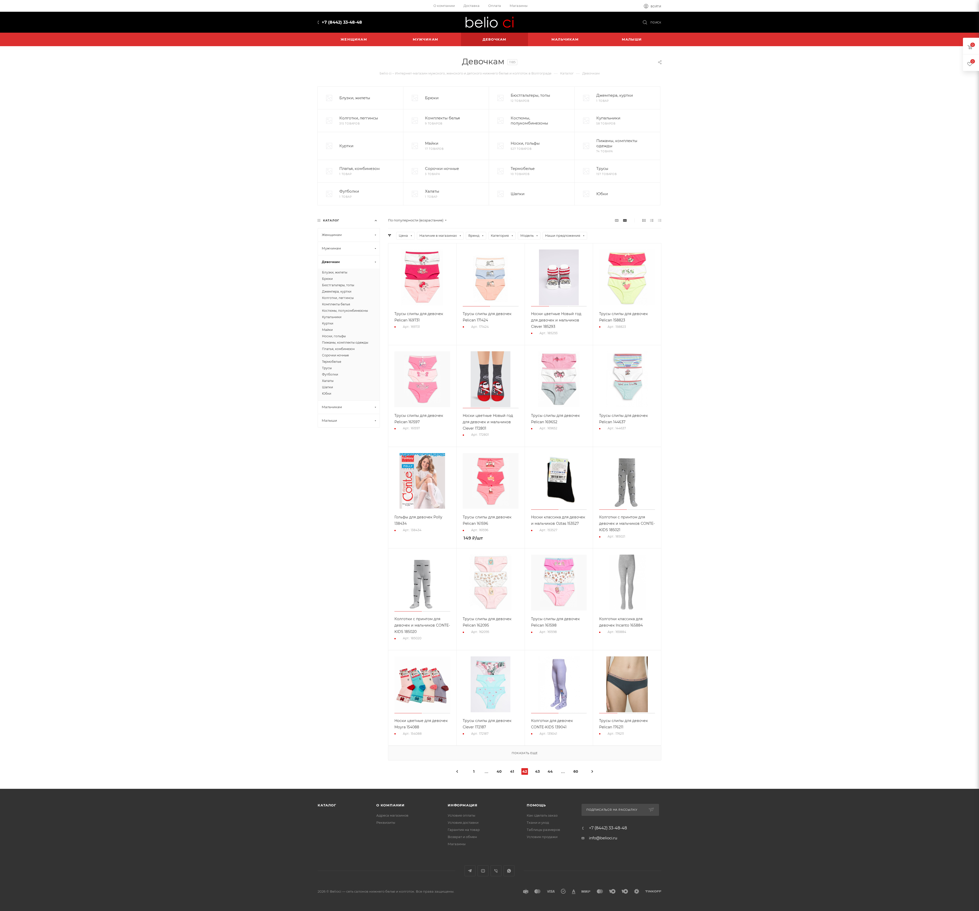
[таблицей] (659, 220)
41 (512, 771)
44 (550, 771)
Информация (463, 805)
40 (499, 771)
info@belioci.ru (603, 837)
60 (575, 771)
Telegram (470, 870)
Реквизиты (385, 822)
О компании (390, 805)
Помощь (536, 805)
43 (537, 771)
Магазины (457, 844)
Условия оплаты (461, 815)
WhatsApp (509, 870)
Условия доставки (463, 822)
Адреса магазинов (392, 815)
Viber (496, 870)
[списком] (651, 220)
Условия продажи (542, 837)
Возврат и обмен (462, 837)
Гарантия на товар (464, 830)
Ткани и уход (538, 822)
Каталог (327, 805)
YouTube (483, 870)
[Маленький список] (616, 220)
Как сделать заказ (542, 815)
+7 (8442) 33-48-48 (342, 22)
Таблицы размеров (543, 830)
